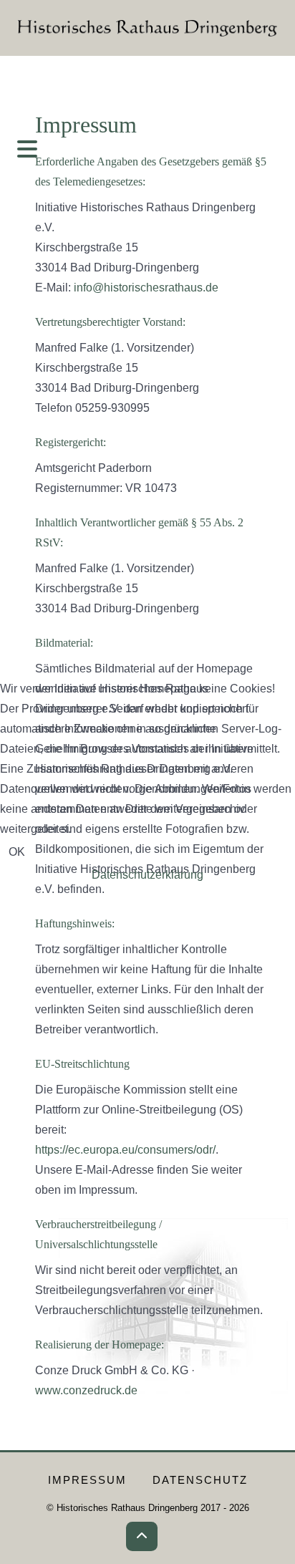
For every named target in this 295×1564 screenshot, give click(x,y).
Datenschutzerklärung (147, 875)
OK (17, 852)
